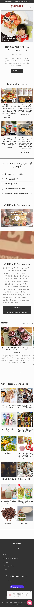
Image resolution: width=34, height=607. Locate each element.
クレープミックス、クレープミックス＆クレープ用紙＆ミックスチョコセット (25, 456)
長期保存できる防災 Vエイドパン (25, 502)
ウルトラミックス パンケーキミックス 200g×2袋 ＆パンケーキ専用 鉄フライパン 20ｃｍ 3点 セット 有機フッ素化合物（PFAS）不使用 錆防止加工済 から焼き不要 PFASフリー (25, 144)
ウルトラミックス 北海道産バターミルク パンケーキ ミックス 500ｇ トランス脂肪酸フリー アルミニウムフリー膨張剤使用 (25, 108)
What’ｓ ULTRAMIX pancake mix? (17, 312)
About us (17, 307)
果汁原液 (8, 453)
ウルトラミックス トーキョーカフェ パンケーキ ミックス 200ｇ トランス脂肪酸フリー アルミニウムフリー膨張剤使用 (9, 141)
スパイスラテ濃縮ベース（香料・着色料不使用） (25, 430)
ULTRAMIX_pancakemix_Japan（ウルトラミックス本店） (19, 602)
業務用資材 (24, 523)
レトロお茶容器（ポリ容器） (9, 502)
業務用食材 (8, 523)
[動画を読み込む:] (17, 218)
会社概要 (5, 562)
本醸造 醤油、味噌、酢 (9, 479)
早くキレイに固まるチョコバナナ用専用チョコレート (25, 407)
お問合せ (5, 569)
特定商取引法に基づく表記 (10, 558)
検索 (4, 554)
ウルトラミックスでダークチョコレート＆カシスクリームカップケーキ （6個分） (16, 349)
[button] (3, 7)
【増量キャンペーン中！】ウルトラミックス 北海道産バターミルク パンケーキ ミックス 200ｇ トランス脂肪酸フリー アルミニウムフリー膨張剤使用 (8, 110)
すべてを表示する (28, 323)
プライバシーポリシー (9, 566)
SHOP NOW (17, 71)
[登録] (26, 581)
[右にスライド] (20, 373)
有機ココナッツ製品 (24, 479)
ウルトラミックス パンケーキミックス (9, 406)
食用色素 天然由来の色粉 (9, 430)
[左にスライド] (13, 373)
